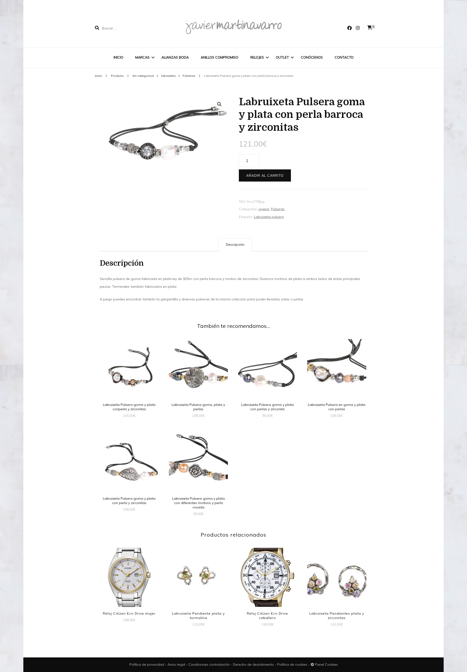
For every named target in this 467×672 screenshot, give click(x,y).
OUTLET (282, 57)
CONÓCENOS (312, 57)
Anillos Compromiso (219, 57)
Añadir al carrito (265, 175)
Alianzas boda (175, 57)
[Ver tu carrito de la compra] (369, 27)
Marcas (142, 57)
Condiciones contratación (210, 664)
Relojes (257, 57)
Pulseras (278, 209)
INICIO (118, 57)
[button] (219, 104)
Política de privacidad (146, 664)
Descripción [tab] (235, 244)
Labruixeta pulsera (269, 217)
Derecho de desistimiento (254, 664)
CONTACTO (344, 57)
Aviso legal (177, 664)
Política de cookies (292, 664)
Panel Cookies (326, 664)
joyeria (264, 209)
